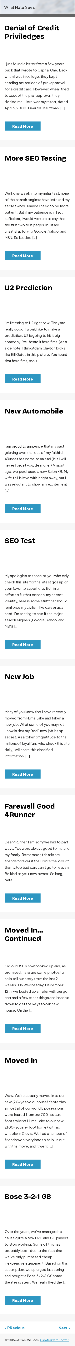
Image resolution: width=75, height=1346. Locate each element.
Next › (64, 1327)
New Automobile (34, 411)
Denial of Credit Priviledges (32, 32)
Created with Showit (54, 1340)
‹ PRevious (15, 1327)
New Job (19, 677)
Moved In (21, 1060)
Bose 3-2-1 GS (28, 1196)
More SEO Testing (35, 158)
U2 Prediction (28, 288)
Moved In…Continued (24, 934)
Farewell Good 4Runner (30, 810)
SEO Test (20, 541)
